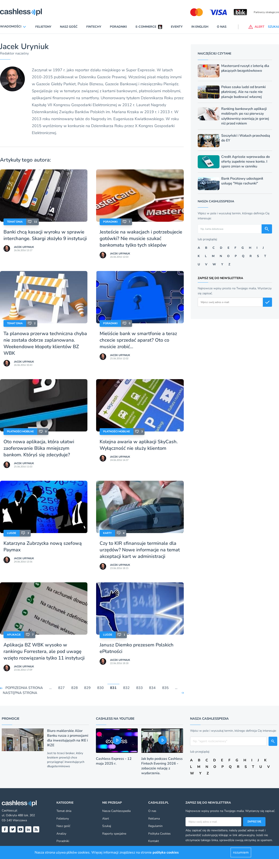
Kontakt (153, 841)
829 (87, 688)
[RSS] (36, 829)
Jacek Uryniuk (24, 247)
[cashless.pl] (21, 12)
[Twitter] (13, 829)
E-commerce (146, 27)
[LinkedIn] (28, 829)
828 (74, 688)
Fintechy (93, 27)
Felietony (43, 27)
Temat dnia (15, 221)
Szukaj (106, 826)
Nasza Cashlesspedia (116, 811)
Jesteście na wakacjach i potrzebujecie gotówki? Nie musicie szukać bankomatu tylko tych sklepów (141, 238)
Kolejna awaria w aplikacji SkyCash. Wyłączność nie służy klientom (139, 445)
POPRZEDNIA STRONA (24, 688)
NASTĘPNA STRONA (20, 692)
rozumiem (241, 852)
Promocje (10, 718)
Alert (105, 818)
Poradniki (118, 27)
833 (139, 688)
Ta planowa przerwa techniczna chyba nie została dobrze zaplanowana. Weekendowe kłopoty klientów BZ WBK (45, 343)
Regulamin (155, 826)
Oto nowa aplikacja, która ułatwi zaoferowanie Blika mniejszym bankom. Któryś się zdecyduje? (38, 448)
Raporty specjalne (114, 834)
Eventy (177, 27)
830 (100, 688)
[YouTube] (20, 829)
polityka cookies (166, 852)
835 (165, 688)
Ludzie (11, 533)
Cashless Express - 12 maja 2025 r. (114, 761)
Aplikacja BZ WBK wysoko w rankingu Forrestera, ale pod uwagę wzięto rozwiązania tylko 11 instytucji (44, 651)
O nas (221, 27)
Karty (107, 533)
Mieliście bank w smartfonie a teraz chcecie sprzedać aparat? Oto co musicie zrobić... (138, 340)
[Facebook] (5, 829)
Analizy (61, 834)
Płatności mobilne (20, 431)
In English (199, 27)
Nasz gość (69, 27)
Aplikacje (14, 634)
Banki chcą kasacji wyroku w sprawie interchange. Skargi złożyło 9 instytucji (45, 235)
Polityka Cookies (159, 834)
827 (61, 688)
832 (126, 688)
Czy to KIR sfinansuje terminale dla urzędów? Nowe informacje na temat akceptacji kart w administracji (140, 550)
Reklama (154, 818)
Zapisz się (254, 821)
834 (152, 688)
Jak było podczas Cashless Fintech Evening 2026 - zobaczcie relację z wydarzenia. (162, 765)
